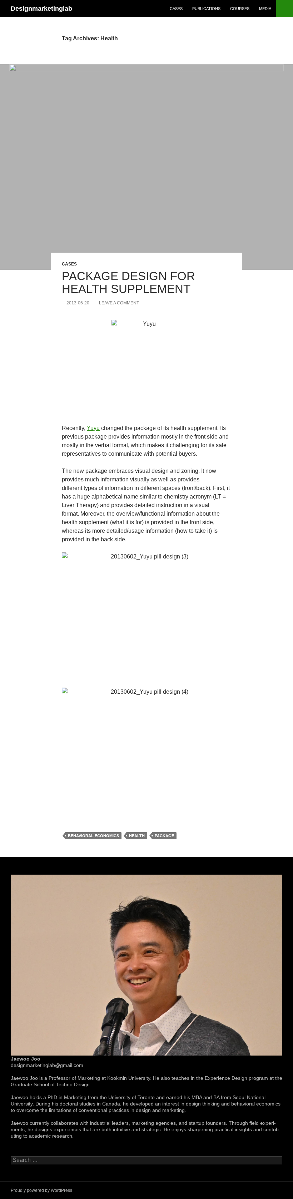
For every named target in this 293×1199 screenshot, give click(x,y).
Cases (176, 8)
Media (265, 8)
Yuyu (93, 428)
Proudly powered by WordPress (41, 1190)
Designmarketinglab (41, 8)
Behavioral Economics (93, 836)
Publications (206, 8)
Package (164, 836)
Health (137, 836)
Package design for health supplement (128, 282)
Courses (239, 8)
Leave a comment (119, 302)
